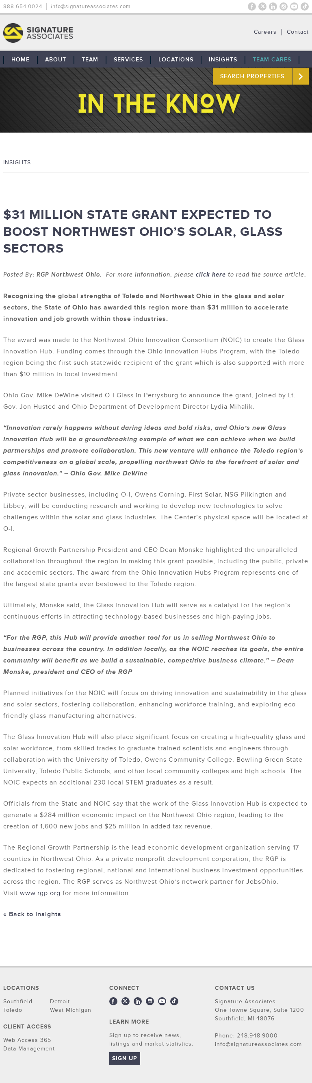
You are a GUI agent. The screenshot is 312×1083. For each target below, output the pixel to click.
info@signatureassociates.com (91, 6)
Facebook (252, 6)
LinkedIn (273, 6)
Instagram (284, 6)
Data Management (29, 1048)
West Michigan (70, 1010)
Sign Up (124, 1058)
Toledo (12, 1010)
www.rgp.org (40, 893)
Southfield (17, 1001)
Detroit (60, 1001)
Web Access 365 (27, 1040)
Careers (265, 32)
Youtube (294, 6)
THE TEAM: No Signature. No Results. (79, 33)
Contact (298, 32)
